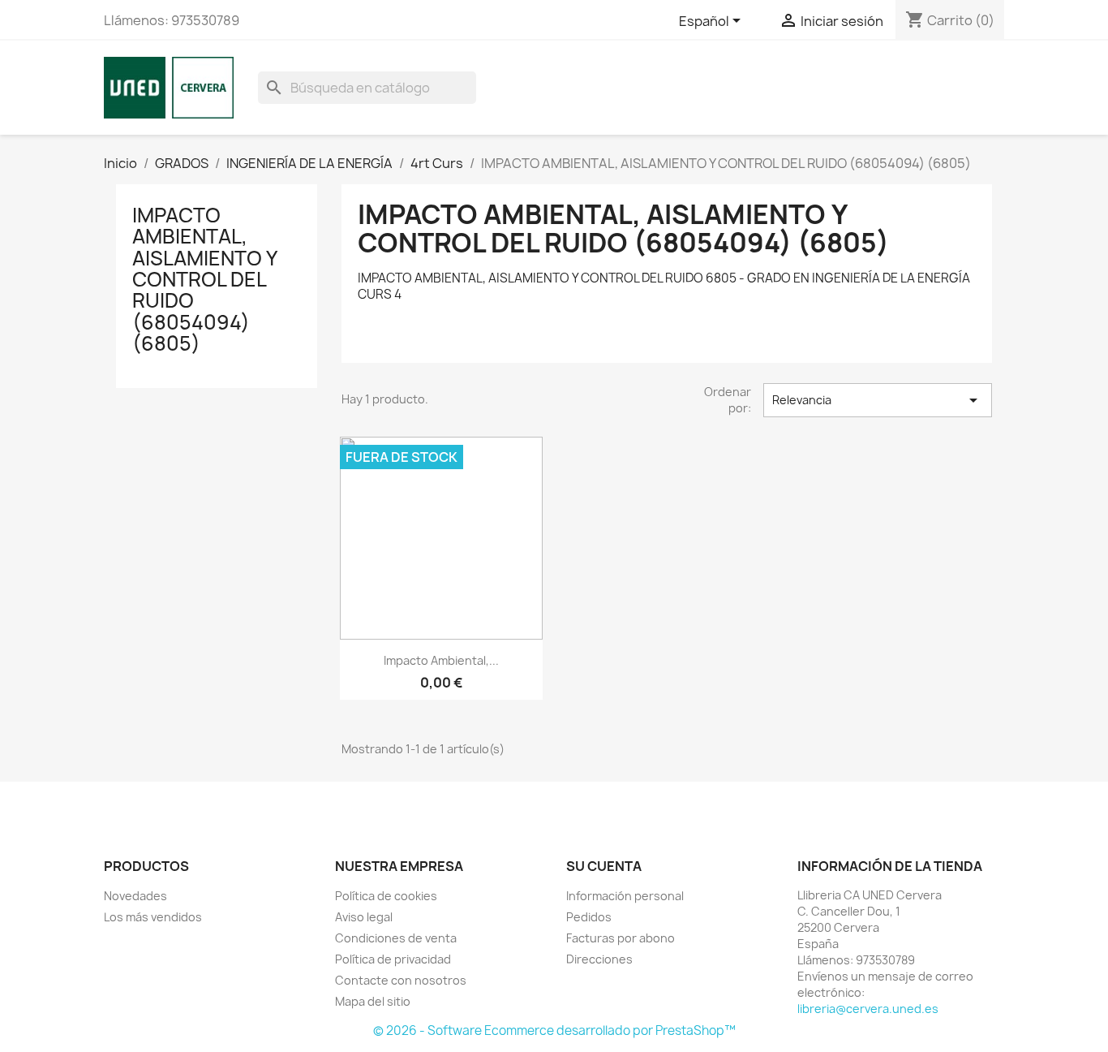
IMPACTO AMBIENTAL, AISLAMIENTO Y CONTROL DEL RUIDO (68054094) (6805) (204, 279)
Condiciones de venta (396, 938)
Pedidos (589, 917)
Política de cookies (386, 895)
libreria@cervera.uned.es (867, 1008)
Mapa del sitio (372, 1001)
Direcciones (599, 959)
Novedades (135, 895)
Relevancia (877, 400)
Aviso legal (364, 917)
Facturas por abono (620, 938)
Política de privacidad (393, 959)
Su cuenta (604, 866)
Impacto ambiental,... (441, 660)
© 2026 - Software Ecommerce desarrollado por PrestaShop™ (554, 1030)
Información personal (625, 895)
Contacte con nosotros (400, 980)
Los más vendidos (153, 917)
